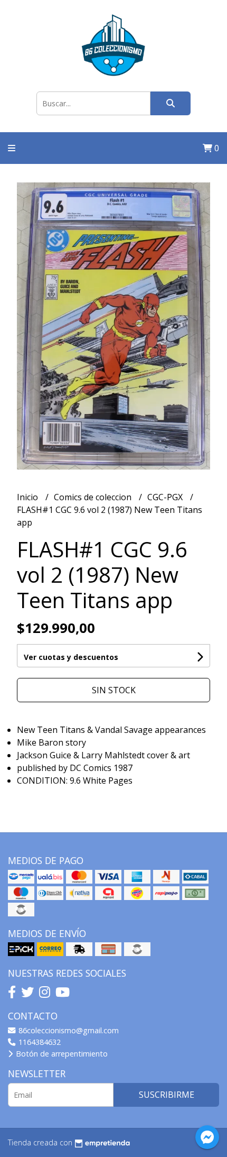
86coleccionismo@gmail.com (67, 1030)
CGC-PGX (166, 497)
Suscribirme (166, 1094)
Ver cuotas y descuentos (71, 657)
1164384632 (38, 1042)
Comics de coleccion (94, 497)
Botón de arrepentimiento (61, 1054)
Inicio (28, 497)
